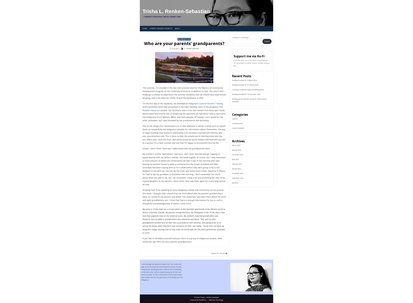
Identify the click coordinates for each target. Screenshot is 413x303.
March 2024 (236, 145)
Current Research (238, 128)
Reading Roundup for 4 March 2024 (244, 80)
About (177, 28)
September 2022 (237, 178)
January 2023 (236, 169)
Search (267, 41)
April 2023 (235, 159)
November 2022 (237, 173)
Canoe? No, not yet (218, 253)
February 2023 (237, 164)
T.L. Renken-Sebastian (191, 49)
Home (145, 28)
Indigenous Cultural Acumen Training (206, 103)
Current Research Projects (161, 28)
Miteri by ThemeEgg (216, 300)
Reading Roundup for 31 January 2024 (245, 85)
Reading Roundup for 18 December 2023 (246, 94)
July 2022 (235, 183)
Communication (184, 39)
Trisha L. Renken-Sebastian (176, 11)
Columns (235, 119)
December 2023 (237, 155)
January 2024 (236, 150)
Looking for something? (240, 37)
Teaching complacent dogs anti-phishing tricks (248, 90)
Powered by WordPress (198, 300)
